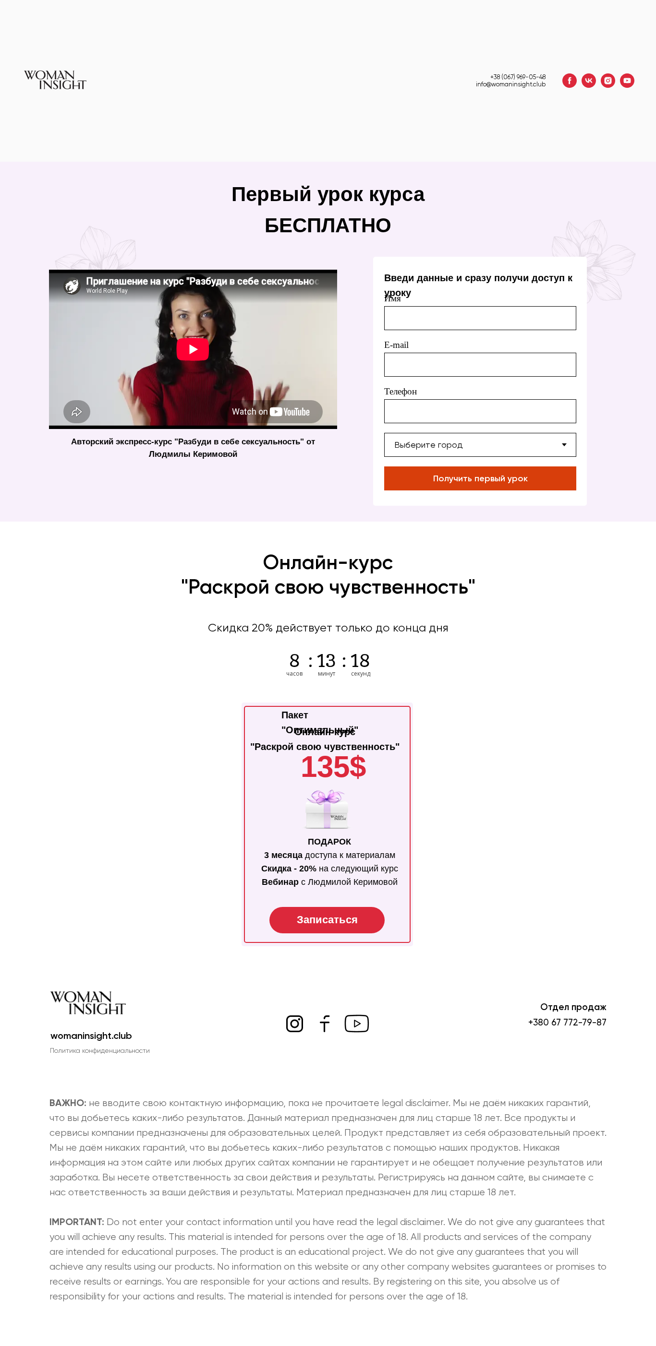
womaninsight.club (91, 1035)
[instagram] (608, 80)
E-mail (396, 345)
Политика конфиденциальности (100, 1050)
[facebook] (569, 80)
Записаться (327, 920)
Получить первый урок (480, 478)
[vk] (589, 80)
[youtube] (627, 80)
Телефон (400, 391)
